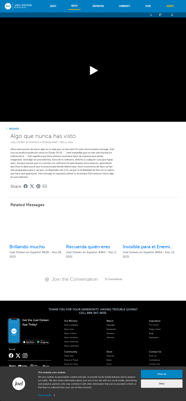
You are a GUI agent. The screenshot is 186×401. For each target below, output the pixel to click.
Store (148, 6)
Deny (161, 383)
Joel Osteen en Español (25, 252)
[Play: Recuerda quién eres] (93, 225)
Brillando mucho (27, 246)
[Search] (151, 15)
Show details (44, 395)
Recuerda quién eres (88, 246)
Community (124, 6)
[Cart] (161, 15)
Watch (74, 6)
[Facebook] (11, 355)
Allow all (161, 374)
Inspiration (98, 6)
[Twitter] (18, 355)
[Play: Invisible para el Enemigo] (150, 225)
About (53, 6)
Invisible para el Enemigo (149, 246)
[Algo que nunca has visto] (26, 186)
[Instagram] (25, 355)
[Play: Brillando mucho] (36, 225)
